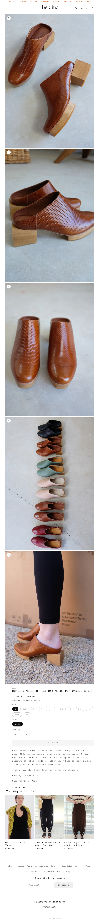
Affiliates (49, 872)
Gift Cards (35, 872)
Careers (79, 866)
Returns (55, 866)
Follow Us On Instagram (49, 902)
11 (27, 715)
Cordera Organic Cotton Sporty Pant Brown (77, 844)
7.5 (43, 709)
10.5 (17, 715)
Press (60, 872)
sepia (17, 724)
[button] (7, 7)
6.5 (24, 709)
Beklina (59, 918)
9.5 (79, 709)
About (11, 866)
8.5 (61, 709)
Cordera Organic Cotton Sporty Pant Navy (47, 844)
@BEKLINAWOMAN (50, 907)
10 (90, 709)
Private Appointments (37, 866)
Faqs (88, 866)
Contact (20, 866)
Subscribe (63, 885)
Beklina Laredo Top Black (15, 844)
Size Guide (18, 788)
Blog (68, 872)
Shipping (16, 700)
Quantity (16, 730)
